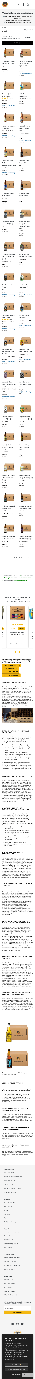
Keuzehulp (28, 37)
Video (6, 1218)
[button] (16, 652)
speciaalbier (20, 823)
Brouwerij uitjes (11, 672)
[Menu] (32, 4)
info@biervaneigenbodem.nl (13, 1177)
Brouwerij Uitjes (9, 1291)
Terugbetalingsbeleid (11, 1243)
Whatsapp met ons (10, 1192)
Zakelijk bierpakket (10, 1295)
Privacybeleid (9, 1360)
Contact (6, 1210)
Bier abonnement (11, 668)
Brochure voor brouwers (12, 1257)
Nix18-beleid (8, 1247)
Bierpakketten (8, 1279)
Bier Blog (7, 1214)
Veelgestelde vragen (11, 1222)
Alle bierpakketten (12, 665)
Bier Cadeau (8, 1287)
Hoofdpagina (6, 36)
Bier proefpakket (9, 1283)
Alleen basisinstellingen (16, 1370)
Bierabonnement (9, 1269)
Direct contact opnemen (12, 1265)
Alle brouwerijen (9, 1202)
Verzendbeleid (8, 1236)
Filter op (17, 43)
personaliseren (26, 578)
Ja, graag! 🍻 (16, 1365)
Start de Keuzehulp (20, 580)
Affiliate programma (10, 1261)
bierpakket (14, 785)
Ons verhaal (8, 1206)
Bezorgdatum (8, 578)
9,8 (20, 575)
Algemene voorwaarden (12, 1232)
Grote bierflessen (11, 675)
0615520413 (12, 1180)
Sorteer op (5, 28)
